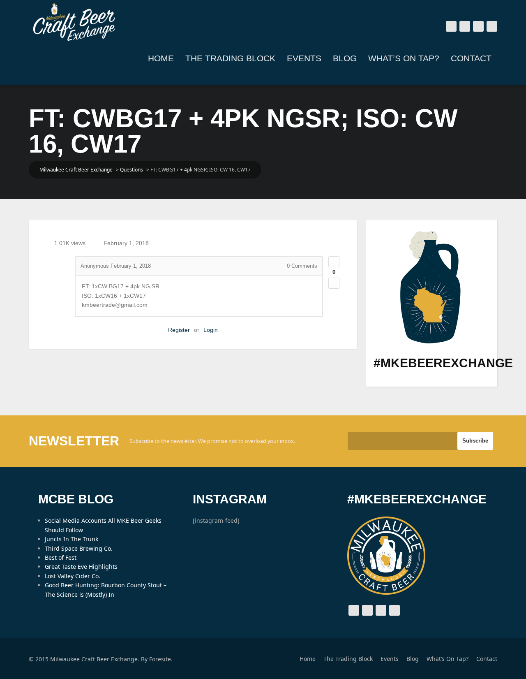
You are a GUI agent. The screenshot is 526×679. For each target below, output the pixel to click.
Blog (345, 58)
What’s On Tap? (403, 58)
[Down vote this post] (333, 283)
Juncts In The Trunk (71, 539)
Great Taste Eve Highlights (81, 566)
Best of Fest (60, 557)
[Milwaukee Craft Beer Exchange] (74, 22)
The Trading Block (230, 58)
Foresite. (161, 659)
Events (304, 58)
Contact (471, 58)
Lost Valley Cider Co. (72, 576)
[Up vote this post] (333, 261)
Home (161, 58)
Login (210, 330)
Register (179, 330)
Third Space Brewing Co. (79, 548)
